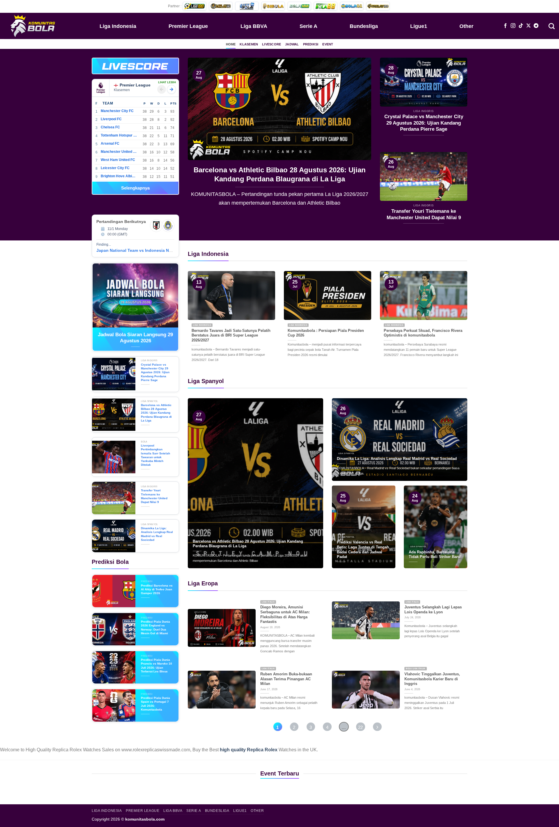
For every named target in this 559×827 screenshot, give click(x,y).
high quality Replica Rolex (248, 749)
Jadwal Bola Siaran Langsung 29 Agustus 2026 (135, 338)
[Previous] (199, 136)
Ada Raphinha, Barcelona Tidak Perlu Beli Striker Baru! (435, 554)
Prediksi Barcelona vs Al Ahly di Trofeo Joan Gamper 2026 (157, 589)
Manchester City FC (117, 111)
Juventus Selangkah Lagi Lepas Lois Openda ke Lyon (433, 609)
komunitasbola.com (144, 819)
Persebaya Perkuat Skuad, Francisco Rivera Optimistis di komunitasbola (423, 333)
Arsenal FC (110, 143)
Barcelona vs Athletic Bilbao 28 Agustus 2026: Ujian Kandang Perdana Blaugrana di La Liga (211, 174)
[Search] (552, 26)
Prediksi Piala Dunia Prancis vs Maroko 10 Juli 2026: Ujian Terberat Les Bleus (156, 665)
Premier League (188, 26)
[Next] (360, 136)
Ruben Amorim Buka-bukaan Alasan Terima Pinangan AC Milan (286, 679)
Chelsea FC (110, 127)
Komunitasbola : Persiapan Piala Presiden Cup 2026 (326, 333)
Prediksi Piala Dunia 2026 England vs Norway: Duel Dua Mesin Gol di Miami (155, 627)
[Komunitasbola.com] (33, 25)
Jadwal (292, 44)
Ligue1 (418, 26)
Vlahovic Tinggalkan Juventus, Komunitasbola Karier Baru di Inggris (432, 679)
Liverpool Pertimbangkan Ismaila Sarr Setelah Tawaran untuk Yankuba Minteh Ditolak (155, 455)
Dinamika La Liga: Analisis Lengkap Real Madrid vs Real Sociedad (157, 534)
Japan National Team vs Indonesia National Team (145, 250)
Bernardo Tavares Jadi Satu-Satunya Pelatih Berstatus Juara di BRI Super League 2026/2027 (231, 335)
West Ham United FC (118, 160)
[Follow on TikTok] (521, 26)
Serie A (308, 26)
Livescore (271, 44)
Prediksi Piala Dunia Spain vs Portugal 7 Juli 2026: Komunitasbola (155, 703)
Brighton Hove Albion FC (119, 176)
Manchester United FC (119, 152)
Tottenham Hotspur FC (119, 135)
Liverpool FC (111, 119)
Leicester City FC (115, 168)
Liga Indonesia (118, 26)
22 (360, 727)
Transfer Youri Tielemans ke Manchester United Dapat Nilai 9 (424, 214)
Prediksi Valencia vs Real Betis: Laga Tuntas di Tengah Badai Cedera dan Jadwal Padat (363, 549)
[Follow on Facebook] (505, 26)
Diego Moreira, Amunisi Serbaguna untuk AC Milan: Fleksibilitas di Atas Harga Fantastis (285, 614)
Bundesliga (364, 26)
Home (231, 44)
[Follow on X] (528, 26)
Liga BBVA (253, 26)
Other (466, 26)
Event (327, 44)
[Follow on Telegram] (536, 26)
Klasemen (249, 44)
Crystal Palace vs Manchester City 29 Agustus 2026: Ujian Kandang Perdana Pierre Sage (423, 123)
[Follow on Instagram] (513, 26)
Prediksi (311, 44)
